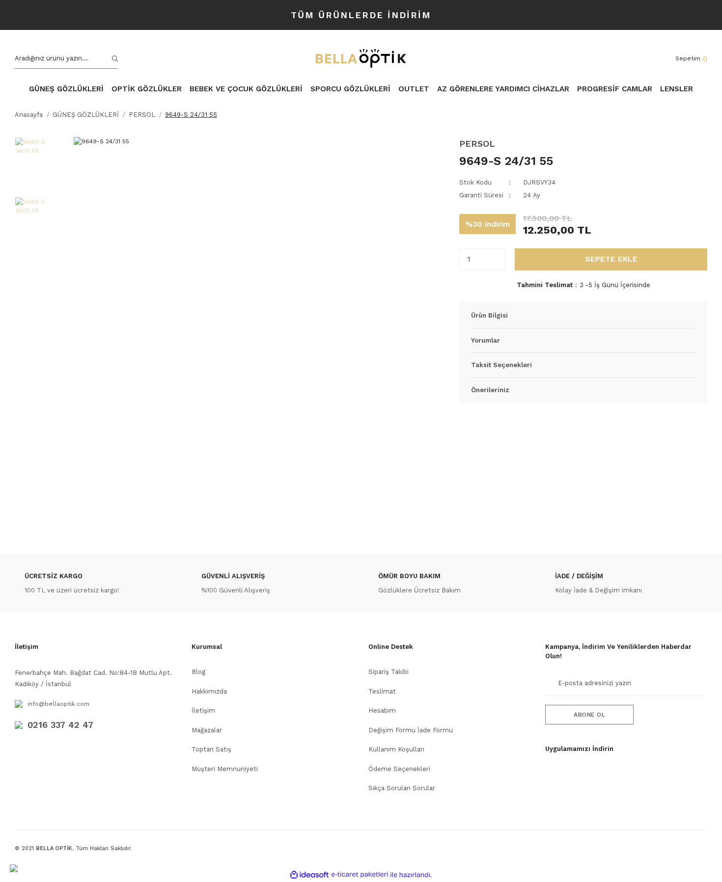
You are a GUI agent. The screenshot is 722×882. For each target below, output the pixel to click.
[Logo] (361, 58)
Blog (198, 671)
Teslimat (382, 691)
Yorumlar (485, 340)
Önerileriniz (490, 390)
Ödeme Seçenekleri (399, 769)
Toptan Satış (211, 749)
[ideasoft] (309, 875)
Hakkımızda (209, 691)
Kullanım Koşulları (396, 749)
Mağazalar (207, 730)
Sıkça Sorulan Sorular (401, 788)
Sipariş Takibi (388, 671)
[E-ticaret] (360, 874)
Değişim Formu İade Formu (410, 730)
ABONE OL (589, 714)
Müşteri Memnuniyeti (225, 769)
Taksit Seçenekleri (501, 365)
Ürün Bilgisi (489, 315)
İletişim (203, 710)
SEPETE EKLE (611, 259)
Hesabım (382, 710)
